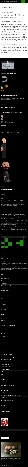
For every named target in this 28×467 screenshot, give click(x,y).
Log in (2, 301)
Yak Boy (2, 374)
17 (10, 242)
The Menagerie (4, 283)
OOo (6, 29)
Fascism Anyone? (4, 390)
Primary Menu (26, 1)
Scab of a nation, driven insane (9, 1)
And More (3, 318)
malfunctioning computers (7, 12)
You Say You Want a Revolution (7, 400)
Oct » (26, 248)
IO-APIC (12, 39)
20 (21, 242)
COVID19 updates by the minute (7, 385)
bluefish (17, 29)
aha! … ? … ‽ (3, 288)
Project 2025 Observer (7, 189)
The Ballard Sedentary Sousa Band (8, 325)
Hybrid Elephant (4, 336)
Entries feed (3, 304)
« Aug (2, 248)
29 (2, 246)
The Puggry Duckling (5, 369)
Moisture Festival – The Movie (7, 409)
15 (2, 242)
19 (17, 242)
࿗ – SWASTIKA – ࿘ (5, 293)
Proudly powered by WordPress (6, 465)
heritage (3, 280)
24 (10, 244)
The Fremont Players (5, 414)
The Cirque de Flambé (5, 411)
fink (5, 31)
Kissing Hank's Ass (5, 206)
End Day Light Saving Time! (8, 107)
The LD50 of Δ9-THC (5, 397)
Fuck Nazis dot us (4, 392)
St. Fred (11, 44)
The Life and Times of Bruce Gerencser (9, 366)
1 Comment (13, 17)
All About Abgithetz (5, 278)
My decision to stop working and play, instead (10, 395)
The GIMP (11, 29)
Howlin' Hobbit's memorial (6, 359)
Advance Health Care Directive (17, 98)
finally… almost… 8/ (12, 15)
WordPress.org (4, 309)
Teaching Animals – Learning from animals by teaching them (13, 361)
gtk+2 (8, 32)
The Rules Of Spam (5, 290)
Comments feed (4, 306)
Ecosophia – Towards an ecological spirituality (10, 357)
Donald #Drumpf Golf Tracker (7, 387)
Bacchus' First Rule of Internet (7, 383)
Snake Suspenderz (4, 323)
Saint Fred (3, 320)
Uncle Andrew (4, 371)
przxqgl (2, 345)
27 (21, 244)
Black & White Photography (6, 354)
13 (21, 240)
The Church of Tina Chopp (6, 364)
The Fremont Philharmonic (6, 327)
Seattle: (2, 256)
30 (6, 246)
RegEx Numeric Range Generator (8, 134)
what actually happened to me (7, 285)
